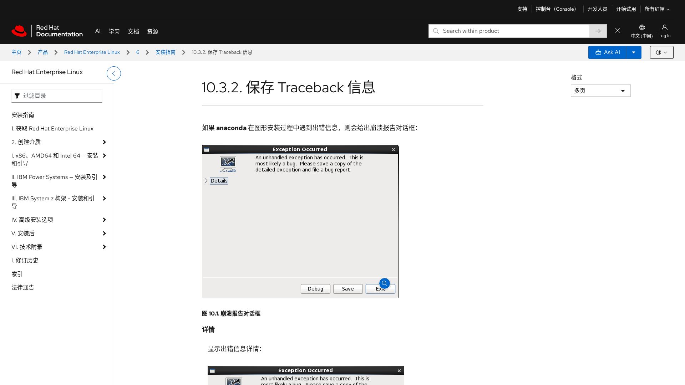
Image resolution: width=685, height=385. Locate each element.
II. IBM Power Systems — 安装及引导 (54, 181)
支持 (522, 9)
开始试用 (626, 9)
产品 (43, 52)
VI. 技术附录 (26, 247)
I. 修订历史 (25, 260)
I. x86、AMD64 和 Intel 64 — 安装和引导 (54, 159)
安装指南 (166, 52)
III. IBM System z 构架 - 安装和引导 (53, 202)
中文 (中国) (642, 36)
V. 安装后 (23, 233)
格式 (576, 77)
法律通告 (22, 287)
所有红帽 (655, 9)
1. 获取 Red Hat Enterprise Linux (52, 128)
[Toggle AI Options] (633, 52)
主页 (16, 52)
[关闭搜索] (618, 31)
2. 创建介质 (26, 142)
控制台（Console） (557, 9)
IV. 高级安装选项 (32, 220)
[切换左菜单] (114, 73)
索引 (17, 274)
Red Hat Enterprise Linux (92, 52)
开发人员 (598, 9)
